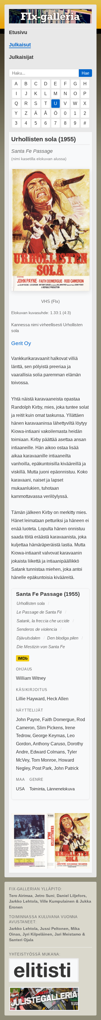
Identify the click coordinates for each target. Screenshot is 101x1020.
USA (20, 788)
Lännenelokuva (61, 788)
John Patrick (66, 768)
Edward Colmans (47, 752)
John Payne (28, 719)
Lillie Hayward (30, 698)
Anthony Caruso (49, 743)
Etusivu (18, 32)
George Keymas (49, 735)
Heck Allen (57, 698)
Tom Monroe (43, 760)
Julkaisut (20, 45)
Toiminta (37, 788)
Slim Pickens (50, 727)
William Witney (31, 678)
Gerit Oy (21, 343)
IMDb (23, 658)
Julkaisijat (21, 57)
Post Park (42, 768)
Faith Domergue (58, 719)
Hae (85, 73)
